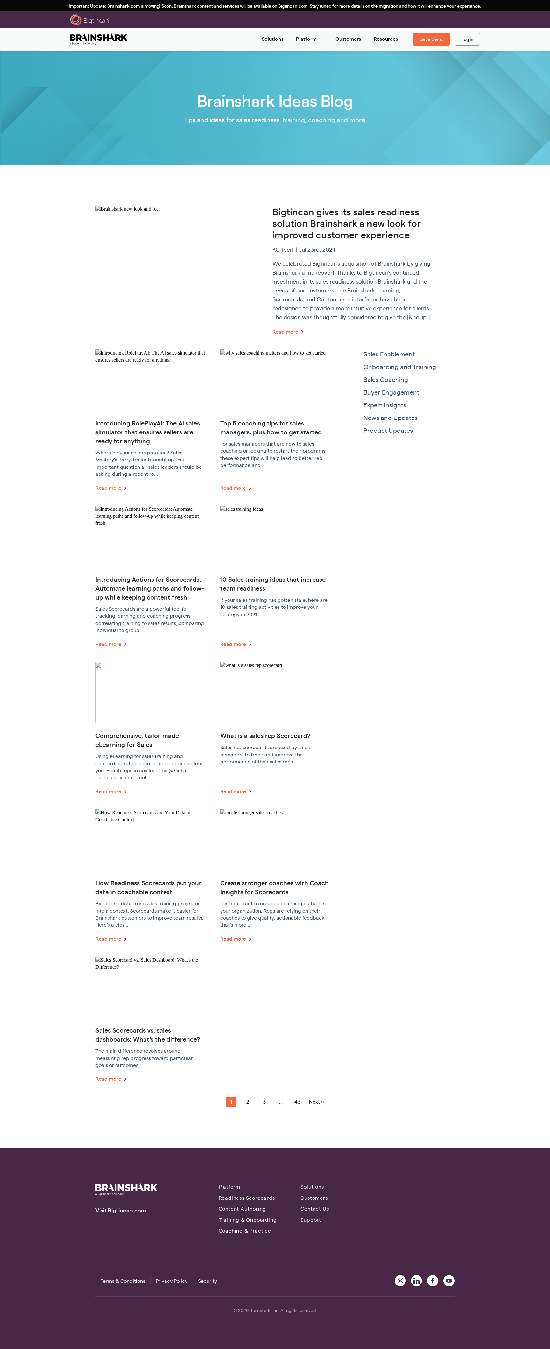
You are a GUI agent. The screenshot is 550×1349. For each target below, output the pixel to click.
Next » (316, 1101)
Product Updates (388, 430)
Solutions (312, 1186)
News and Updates (390, 417)
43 (297, 1101)
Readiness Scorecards (247, 1197)
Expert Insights (384, 404)
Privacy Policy (171, 1280)
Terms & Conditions (123, 1280)
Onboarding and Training (399, 366)
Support (310, 1219)
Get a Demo (431, 39)
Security (207, 1280)
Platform (229, 1186)
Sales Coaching (385, 379)
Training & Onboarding (248, 1219)
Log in (467, 39)
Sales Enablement (389, 353)
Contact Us (314, 1208)
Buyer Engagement (391, 392)
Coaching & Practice (245, 1230)
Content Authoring (242, 1208)
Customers (314, 1197)
